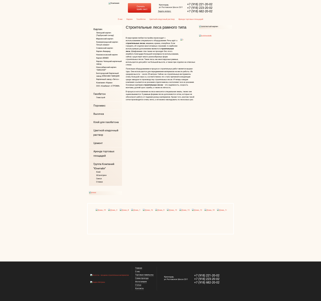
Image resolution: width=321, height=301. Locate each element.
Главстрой (100, 97)
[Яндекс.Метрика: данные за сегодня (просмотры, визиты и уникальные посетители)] (97, 282)
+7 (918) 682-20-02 (199, 11)
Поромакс (99, 105)
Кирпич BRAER (102, 58)
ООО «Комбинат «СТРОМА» (108, 86)
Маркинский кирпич (104, 39)
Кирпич (129, 19)
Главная (138, 268)
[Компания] (114, 3)
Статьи (138, 285)
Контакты (139, 288)
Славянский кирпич (104, 48)
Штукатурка (101, 175)
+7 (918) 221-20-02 (199, 4)
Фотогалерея (141, 281)
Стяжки (99, 182)
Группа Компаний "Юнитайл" (103, 166)
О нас (120, 19)
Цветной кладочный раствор (162, 19)
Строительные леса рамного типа (156, 27)
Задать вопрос (164, 11)
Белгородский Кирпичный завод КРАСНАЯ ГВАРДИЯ (107, 74)
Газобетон (141, 19)
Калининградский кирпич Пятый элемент (107, 43)
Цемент (98, 143)
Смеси (99, 178)
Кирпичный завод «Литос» (107, 79)
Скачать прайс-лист (142, 7)
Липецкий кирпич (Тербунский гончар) (105, 34)
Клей (98, 172)
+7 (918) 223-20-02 (199, 7)
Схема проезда (141, 278)
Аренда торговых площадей (190, 19)
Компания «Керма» (104, 83)
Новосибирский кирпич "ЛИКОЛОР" (106, 68)
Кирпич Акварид (103, 51)
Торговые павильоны (144, 275)
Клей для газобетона (106, 122)
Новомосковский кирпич (107, 55)
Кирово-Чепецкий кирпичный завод (109, 62)
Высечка (98, 113)
